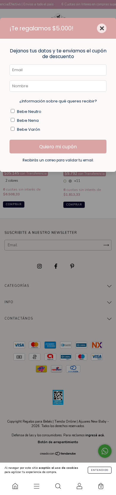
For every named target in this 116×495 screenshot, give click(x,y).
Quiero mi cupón (58, 147)
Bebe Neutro (29, 111)
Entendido (99, 470)
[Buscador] (58, 486)
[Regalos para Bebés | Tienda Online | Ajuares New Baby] (15, 486)
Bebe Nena (28, 120)
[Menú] (36, 486)
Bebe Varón (28, 129)
